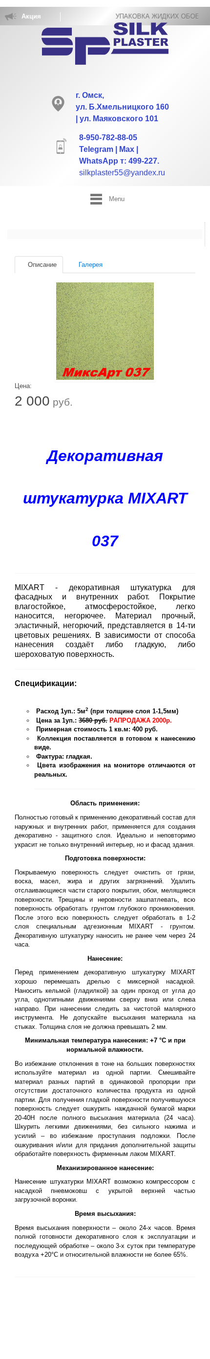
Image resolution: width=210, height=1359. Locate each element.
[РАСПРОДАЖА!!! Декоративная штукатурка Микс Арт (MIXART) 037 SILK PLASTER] (105, 331)
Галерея (90, 264)
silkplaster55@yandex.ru (122, 172)
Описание (41, 264)
